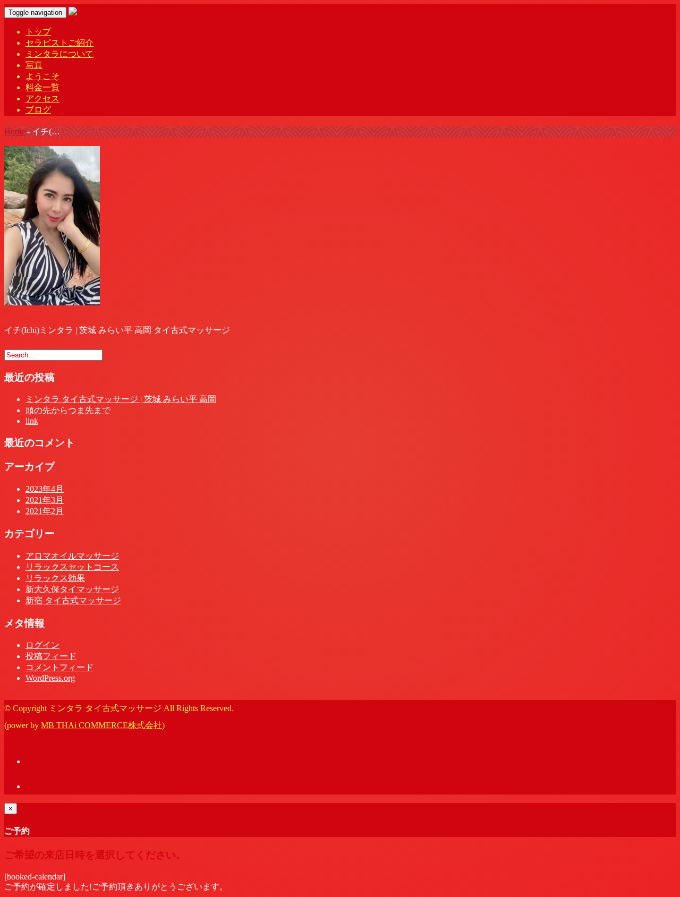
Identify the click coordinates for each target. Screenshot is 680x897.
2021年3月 (45, 500)
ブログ (38, 109)
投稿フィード (51, 656)
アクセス (43, 98)
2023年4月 (45, 488)
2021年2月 (45, 511)
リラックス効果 (55, 578)
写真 (34, 65)
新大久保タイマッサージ (72, 589)
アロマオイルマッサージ (72, 555)
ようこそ (43, 76)
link (32, 420)
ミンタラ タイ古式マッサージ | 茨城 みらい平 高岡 (121, 399)
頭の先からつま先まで (68, 410)
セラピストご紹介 (60, 42)
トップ (38, 31)
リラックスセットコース (72, 566)
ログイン (43, 645)
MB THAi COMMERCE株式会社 (101, 725)
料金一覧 (43, 87)
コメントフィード (60, 667)
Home (14, 131)
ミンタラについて (60, 53)
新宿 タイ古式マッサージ (73, 600)
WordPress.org (50, 677)
